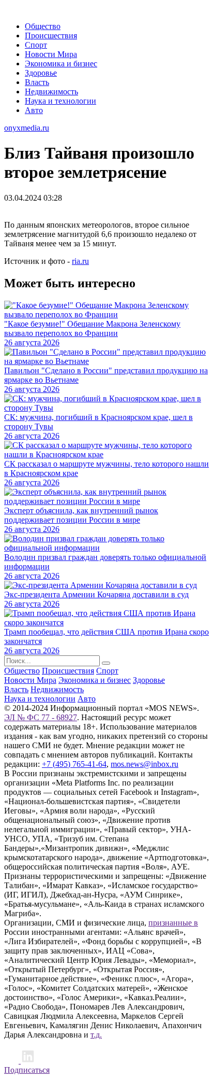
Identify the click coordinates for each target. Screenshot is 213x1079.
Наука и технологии (60, 100)
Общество (42, 26)
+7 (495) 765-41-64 (74, 764)
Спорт (36, 44)
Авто (34, 110)
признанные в (173, 922)
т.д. (96, 1034)
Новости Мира (51, 54)
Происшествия (51, 35)
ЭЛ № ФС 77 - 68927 (40, 717)
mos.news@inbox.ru (144, 764)
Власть (37, 82)
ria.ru (80, 261)
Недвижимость (51, 91)
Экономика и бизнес (61, 63)
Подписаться (27, 1070)
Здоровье (41, 72)
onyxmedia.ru (26, 127)
